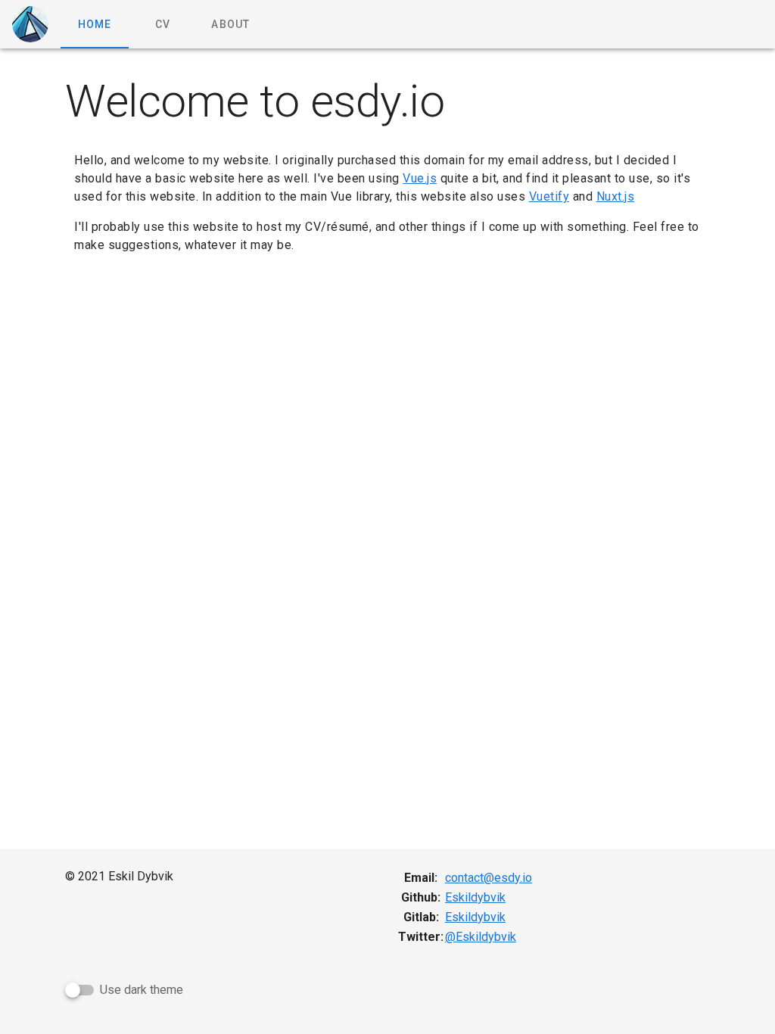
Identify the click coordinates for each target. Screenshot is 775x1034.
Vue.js (420, 178)
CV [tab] (163, 24)
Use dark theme (141, 990)
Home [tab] (95, 24)
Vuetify (549, 196)
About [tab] (230, 24)
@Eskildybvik (480, 937)
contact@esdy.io (488, 877)
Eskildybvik (475, 897)
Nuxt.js (615, 196)
